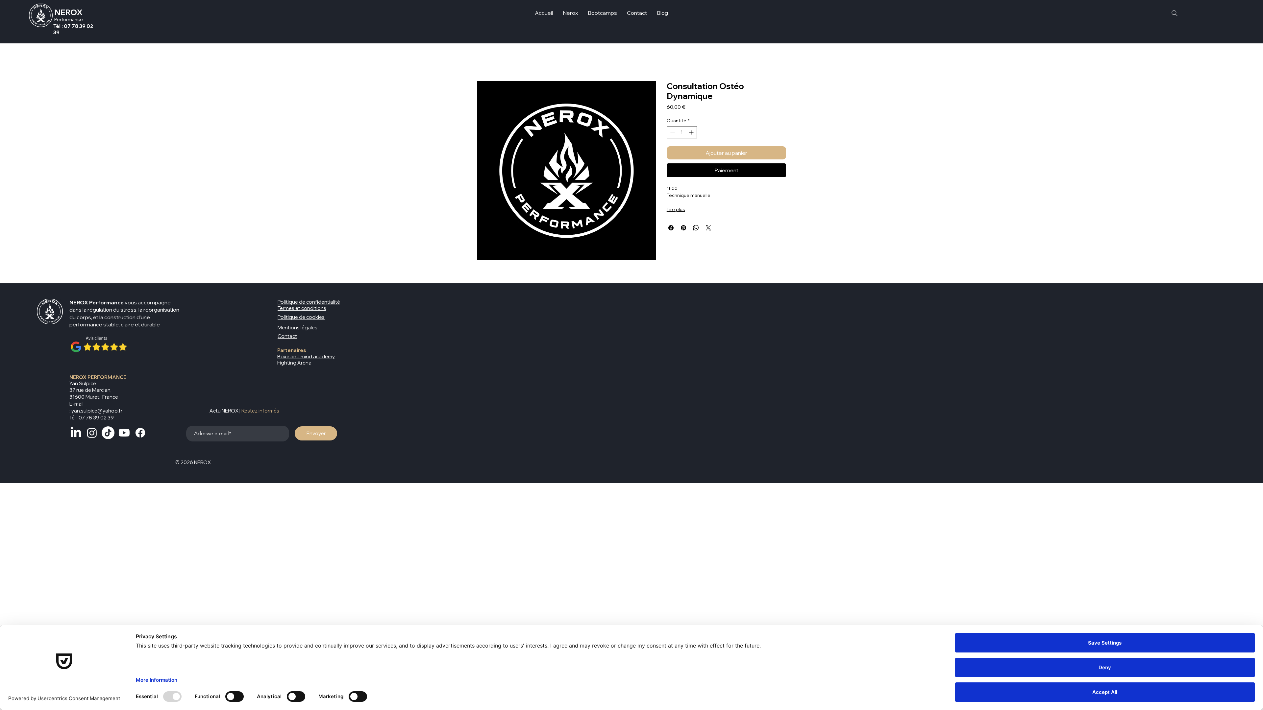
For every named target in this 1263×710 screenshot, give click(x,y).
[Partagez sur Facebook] (671, 228)
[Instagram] (92, 432)
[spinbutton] (682, 132)
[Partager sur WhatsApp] (696, 228)
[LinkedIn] (75, 432)
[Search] (1174, 13)
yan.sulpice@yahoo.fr (96, 411)
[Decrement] (672, 132)
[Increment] (692, 132)
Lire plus (676, 209)
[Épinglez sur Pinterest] (683, 228)
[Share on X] (708, 228)
